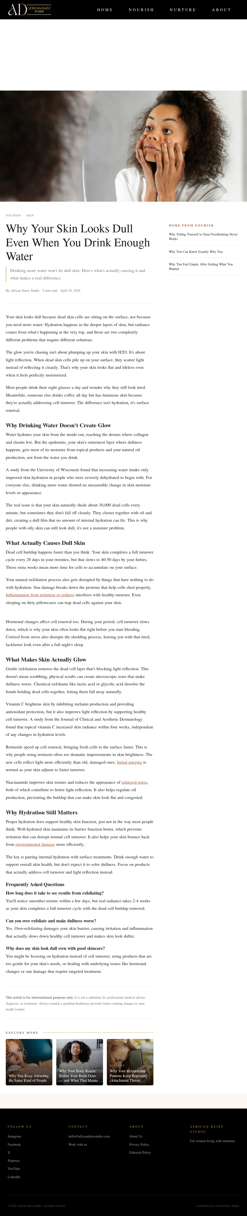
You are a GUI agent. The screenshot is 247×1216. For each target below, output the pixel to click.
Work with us (78, 1144)
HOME (105, 9)
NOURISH (142, 9)
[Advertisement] (123, 52)
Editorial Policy (140, 1152)
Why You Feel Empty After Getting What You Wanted (201, 266)
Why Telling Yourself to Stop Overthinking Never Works (203, 236)
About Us (135, 1136)
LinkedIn (14, 1176)
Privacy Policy (139, 1144)
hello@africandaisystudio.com (89, 1136)
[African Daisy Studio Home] (30, 9)
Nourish (13, 215)
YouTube (14, 1168)
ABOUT (222, 9)
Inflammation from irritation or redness (40, 594)
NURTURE (183, 9)
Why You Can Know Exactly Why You (196, 251)
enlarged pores (134, 782)
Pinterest (14, 1160)
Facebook (14, 1144)
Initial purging (129, 762)
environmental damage (35, 844)
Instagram (14, 1136)
